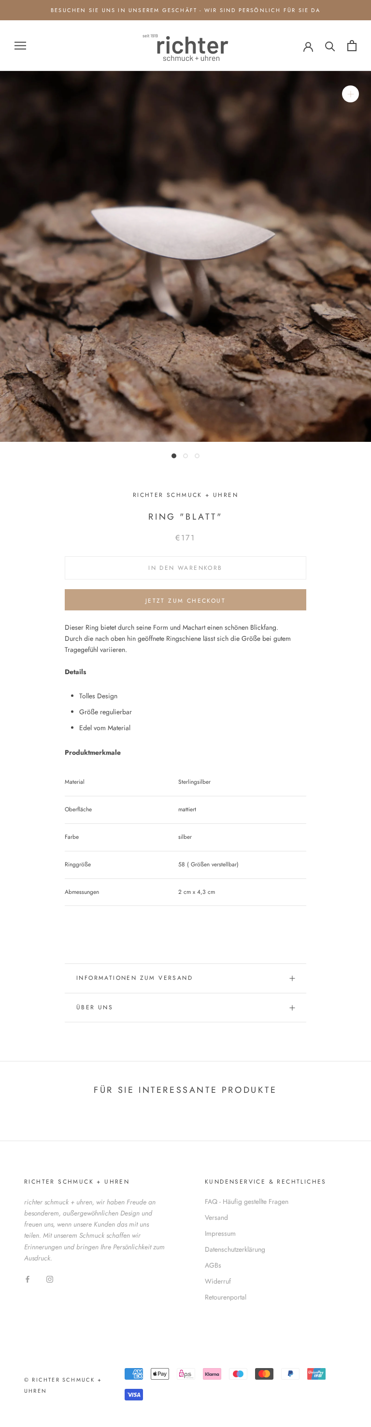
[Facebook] (27, 1279)
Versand (216, 1217)
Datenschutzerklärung (235, 1249)
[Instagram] (49, 1279)
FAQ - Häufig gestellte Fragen (246, 1201)
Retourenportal (225, 1297)
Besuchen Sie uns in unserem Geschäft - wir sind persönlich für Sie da (185, 10)
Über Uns (94, 1007)
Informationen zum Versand (134, 978)
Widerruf (218, 1281)
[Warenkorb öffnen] (352, 45)
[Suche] (330, 46)
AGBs (213, 1265)
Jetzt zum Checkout (185, 600)
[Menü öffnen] (20, 46)
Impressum (220, 1233)
